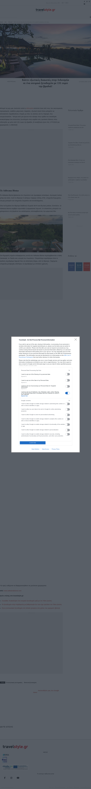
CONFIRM (32, 442)
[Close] (76, 340)
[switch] (67, 374)
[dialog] (45, 394)
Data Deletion (35, 449)
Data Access (45, 449)
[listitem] (45, 370)
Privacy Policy (55, 449)
